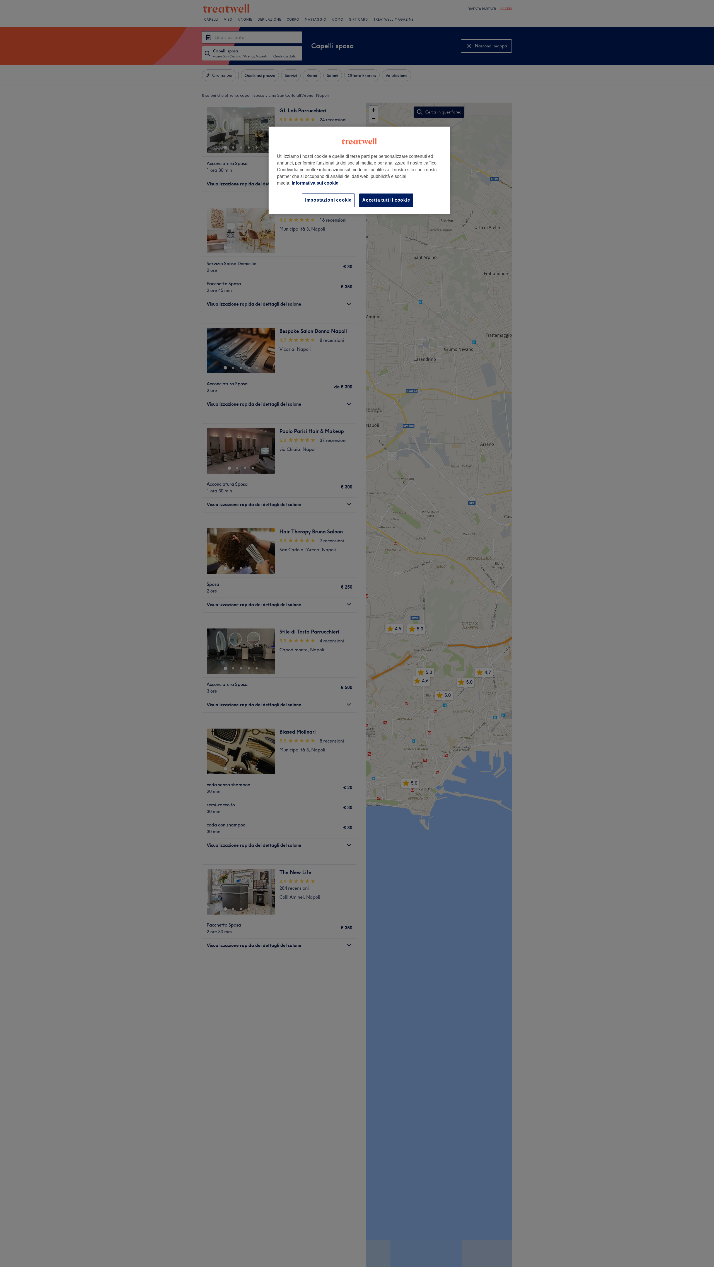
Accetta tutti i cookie (386, 200)
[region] (359, 170)
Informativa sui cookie (315, 183)
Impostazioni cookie (328, 200)
